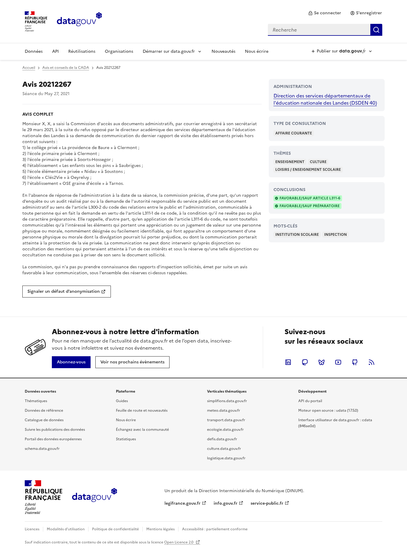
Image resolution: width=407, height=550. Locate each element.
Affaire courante (293, 133)
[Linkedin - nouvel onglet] (288, 362)
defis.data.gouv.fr (222, 439)
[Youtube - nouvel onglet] (338, 362)
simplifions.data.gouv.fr (227, 401)
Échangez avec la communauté (142, 429)
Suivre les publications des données (55, 429)
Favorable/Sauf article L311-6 (309, 198)
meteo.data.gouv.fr (223, 410)
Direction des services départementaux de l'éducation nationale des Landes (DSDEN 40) (325, 99)
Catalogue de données (44, 420)
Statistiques (126, 439)
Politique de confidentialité (115, 529)
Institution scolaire (297, 234)
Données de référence (44, 410)
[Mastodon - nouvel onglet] (305, 362)
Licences (32, 529)
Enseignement (290, 162)
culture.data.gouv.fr (224, 448)
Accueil (28, 67)
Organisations (119, 51)
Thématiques (36, 401)
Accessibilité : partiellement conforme (215, 529)
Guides (122, 401)
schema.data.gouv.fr (42, 448)
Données (34, 51)
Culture (318, 162)
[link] (324, 13)
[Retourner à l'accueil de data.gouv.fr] (79, 20)
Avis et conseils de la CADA (65, 67)
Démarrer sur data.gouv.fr (169, 51)
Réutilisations (81, 51)
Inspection (335, 234)
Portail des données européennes (53, 439)
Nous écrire (256, 51)
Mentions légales (160, 529)
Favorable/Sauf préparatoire (309, 206)
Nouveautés (223, 51)
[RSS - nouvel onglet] (372, 362)
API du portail (310, 401)
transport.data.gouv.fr (226, 420)
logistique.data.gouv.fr (226, 458)
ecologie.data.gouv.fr (225, 429)
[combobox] (325, 30)
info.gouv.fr (225, 503)
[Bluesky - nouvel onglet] (321, 362)
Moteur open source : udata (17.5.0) (328, 410)
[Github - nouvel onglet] (355, 362)
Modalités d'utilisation (66, 529)
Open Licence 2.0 (179, 542)
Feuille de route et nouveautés (141, 410)
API (55, 51)
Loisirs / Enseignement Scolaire (308, 169)
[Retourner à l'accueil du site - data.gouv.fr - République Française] (94, 497)
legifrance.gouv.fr (182, 503)
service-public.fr (267, 503)
